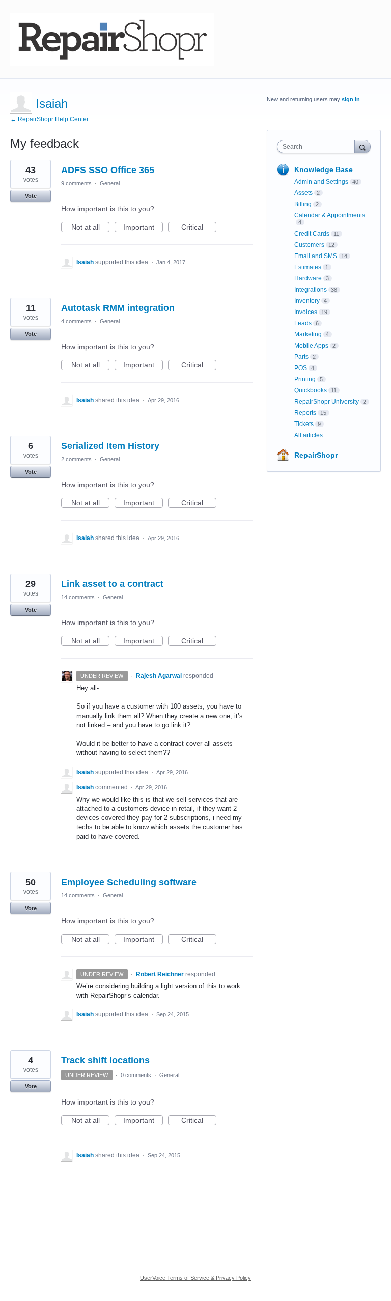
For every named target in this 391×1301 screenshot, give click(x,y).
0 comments (136, 1075)
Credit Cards (311, 233)
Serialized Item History (110, 446)
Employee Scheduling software (129, 882)
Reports (305, 412)
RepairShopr (316, 455)
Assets (303, 192)
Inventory (307, 300)
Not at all (90, 227)
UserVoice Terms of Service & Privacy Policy (195, 1278)
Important (143, 227)
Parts (301, 356)
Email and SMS (315, 256)
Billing (303, 204)
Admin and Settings (321, 181)
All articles (308, 435)
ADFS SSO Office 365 (107, 170)
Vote (31, 196)
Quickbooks (310, 390)
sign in (351, 99)
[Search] (362, 146)
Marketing (308, 334)
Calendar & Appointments (329, 215)
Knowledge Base (323, 169)
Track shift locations (105, 1060)
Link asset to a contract (112, 584)
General (110, 183)
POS (300, 368)
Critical (198, 227)
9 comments (76, 183)
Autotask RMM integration (118, 308)
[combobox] (318, 146)
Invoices (305, 312)
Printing (305, 379)
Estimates (307, 267)
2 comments (76, 459)
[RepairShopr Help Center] (112, 39)
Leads (303, 323)
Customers (309, 244)
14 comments (78, 597)
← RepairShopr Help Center (49, 119)
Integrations (310, 289)
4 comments (76, 321)
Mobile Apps (311, 345)
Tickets (304, 424)
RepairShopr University (326, 401)
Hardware (308, 278)
